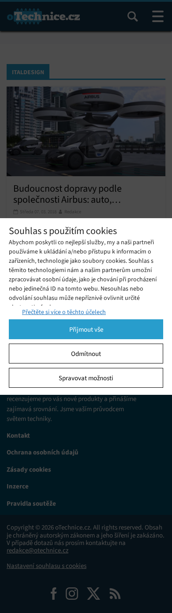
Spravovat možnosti (86, 378)
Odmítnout (86, 354)
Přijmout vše (86, 329)
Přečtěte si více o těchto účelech (64, 312)
